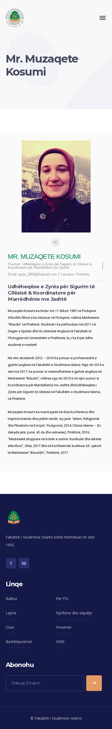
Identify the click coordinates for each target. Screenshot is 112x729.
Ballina (11, 598)
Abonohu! (94, 683)
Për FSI (62, 598)
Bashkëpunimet (19, 641)
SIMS (60, 641)
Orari (10, 627)
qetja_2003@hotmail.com (37, 274)
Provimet (63, 627)
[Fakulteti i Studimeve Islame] (15, 17)
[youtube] (24, 563)
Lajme (11, 612)
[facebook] (11, 563)
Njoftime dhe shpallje (74, 612)
